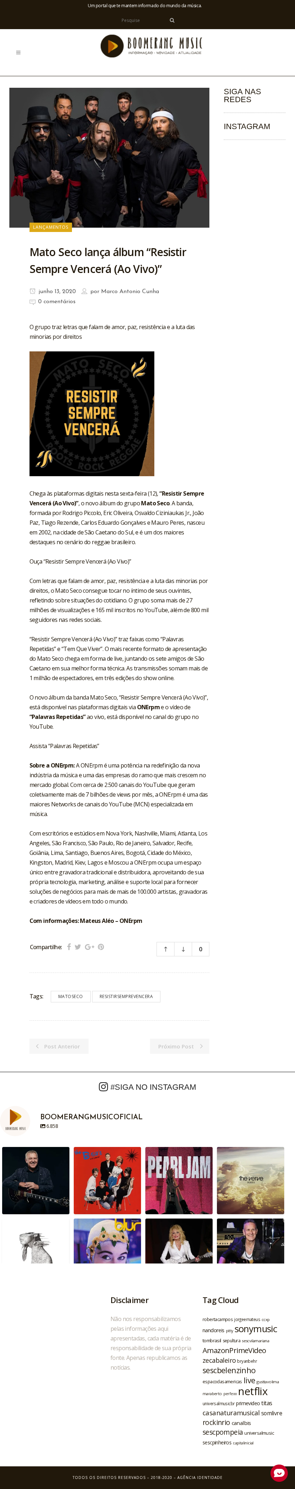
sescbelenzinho (229, 1370)
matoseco (70, 996)
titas (266, 1403)
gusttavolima (268, 1381)
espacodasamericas (222, 1381)
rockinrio (216, 1422)
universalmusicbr (219, 1403)
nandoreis (213, 1330)
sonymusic (256, 1328)
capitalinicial (243, 1442)
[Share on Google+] (89, 947)
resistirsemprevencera (126, 996)
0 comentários (57, 302)
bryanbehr (247, 1361)
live (249, 1380)
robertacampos (218, 1319)
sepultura (232, 1341)
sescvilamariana (255, 1340)
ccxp (266, 1319)
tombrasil (212, 1340)
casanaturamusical (231, 1412)
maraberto (212, 1393)
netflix (252, 1391)
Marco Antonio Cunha (130, 292)
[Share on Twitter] (77, 947)
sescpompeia (223, 1432)
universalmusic (259, 1433)
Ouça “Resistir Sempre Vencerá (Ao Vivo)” (80, 561)
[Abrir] (35, 1180)
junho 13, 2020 (56, 292)
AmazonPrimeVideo (234, 1350)
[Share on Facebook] (69, 947)
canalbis (241, 1422)
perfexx (230, 1393)
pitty (229, 1330)
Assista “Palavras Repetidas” (64, 746)
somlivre (271, 1413)
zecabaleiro (219, 1360)
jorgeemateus (247, 1319)
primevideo (248, 1403)
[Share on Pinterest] (101, 947)
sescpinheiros (217, 1442)
